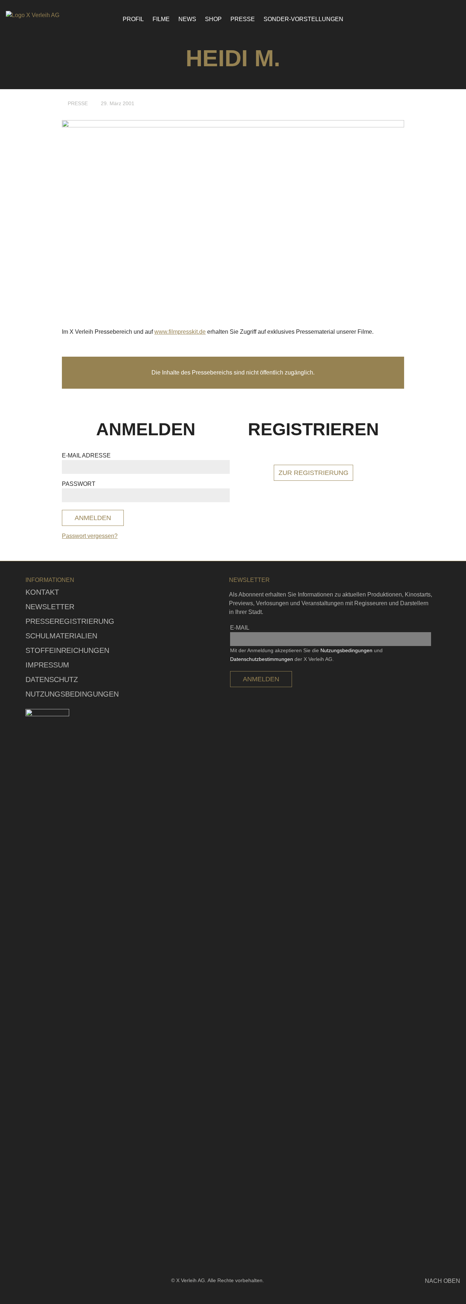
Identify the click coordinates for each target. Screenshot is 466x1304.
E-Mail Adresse (86, 455)
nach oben (442, 1281)
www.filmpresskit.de (180, 332)
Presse (242, 19)
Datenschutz (51, 679)
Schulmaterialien (61, 636)
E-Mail (239, 628)
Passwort (78, 484)
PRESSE (78, 103)
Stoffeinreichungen (67, 650)
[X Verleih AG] (46, 15)
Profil (133, 19)
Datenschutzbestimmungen (261, 659)
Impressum (47, 665)
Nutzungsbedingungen (72, 694)
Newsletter (49, 607)
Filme (161, 19)
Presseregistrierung (69, 621)
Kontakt (42, 592)
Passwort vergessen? (90, 536)
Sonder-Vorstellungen (303, 19)
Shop (213, 19)
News (187, 19)
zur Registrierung (313, 472)
